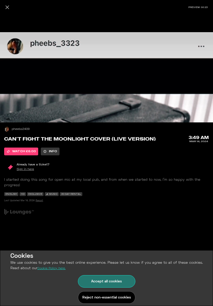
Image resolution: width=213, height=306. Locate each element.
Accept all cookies (106, 281)
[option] (21, 151)
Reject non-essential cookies (106, 297)
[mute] (9, 107)
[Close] (7, 7)
